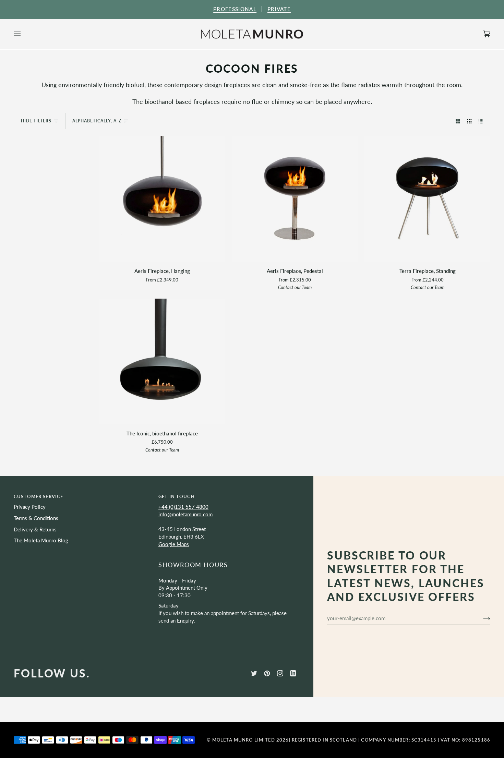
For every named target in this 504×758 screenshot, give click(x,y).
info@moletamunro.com (185, 514)
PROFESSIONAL (234, 9)
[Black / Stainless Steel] (295, 199)
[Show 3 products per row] (469, 121)
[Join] (481, 618)
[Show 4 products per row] (482, 121)
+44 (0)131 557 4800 (183, 507)
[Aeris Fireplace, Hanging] (162, 199)
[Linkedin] (293, 673)
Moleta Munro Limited (243, 740)
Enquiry (185, 621)
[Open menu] (24, 34)
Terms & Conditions (36, 518)
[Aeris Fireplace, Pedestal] (295, 199)
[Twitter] (254, 673)
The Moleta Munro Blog (41, 540)
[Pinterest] (267, 673)
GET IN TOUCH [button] (176, 496)
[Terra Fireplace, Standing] (427, 199)
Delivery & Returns (35, 529)
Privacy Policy (30, 507)
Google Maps (173, 544)
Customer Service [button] (38, 496)
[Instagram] (280, 673)
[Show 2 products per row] (458, 121)
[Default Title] (162, 361)
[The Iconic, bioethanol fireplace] (162, 361)
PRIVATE (279, 9)
